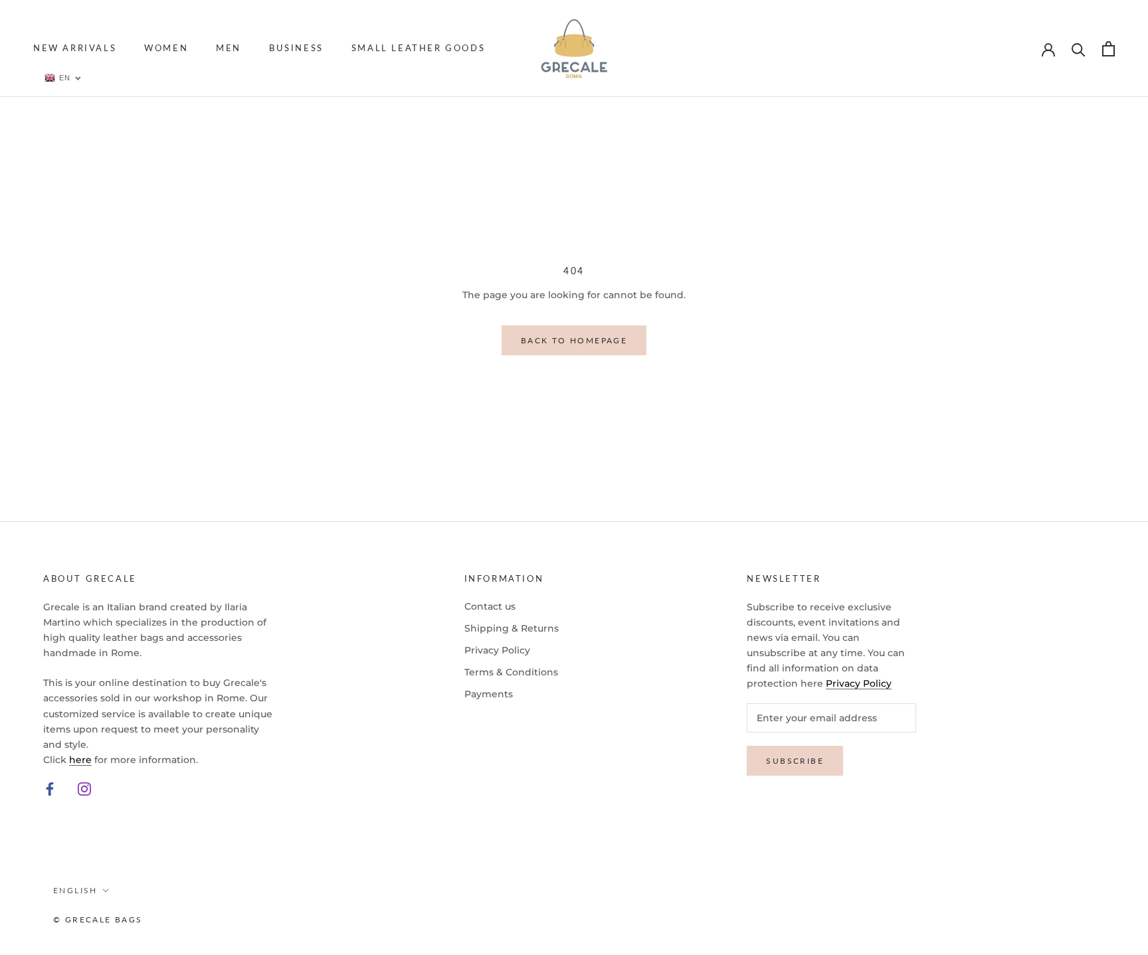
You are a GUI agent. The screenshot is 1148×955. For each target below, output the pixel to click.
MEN (228, 48)
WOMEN (166, 48)
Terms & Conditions (511, 672)
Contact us (490, 606)
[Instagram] (84, 788)
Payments (488, 694)
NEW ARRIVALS (74, 48)
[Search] (1079, 49)
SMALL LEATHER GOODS (418, 48)
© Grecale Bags (98, 919)
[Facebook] (49, 788)
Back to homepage (574, 340)
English (75, 890)
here (80, 760)
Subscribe (795, 761)
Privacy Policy (497, 650)
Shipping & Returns (511, 628)
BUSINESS (296, 48)
